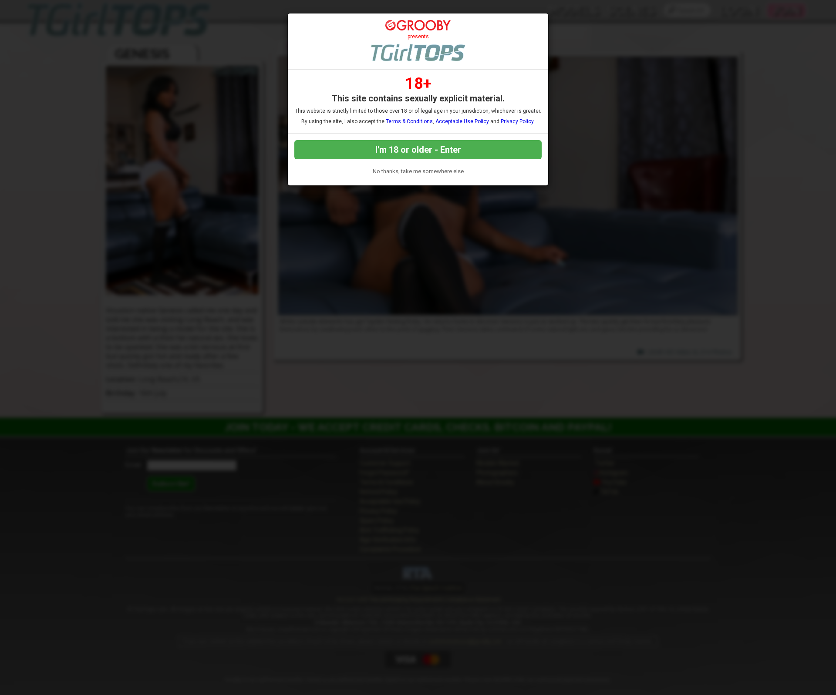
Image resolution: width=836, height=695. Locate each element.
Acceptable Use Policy (462, 121)
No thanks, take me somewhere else (418, 171)
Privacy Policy (517, 121)
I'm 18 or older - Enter (418, 149)
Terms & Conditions (409, 121)
